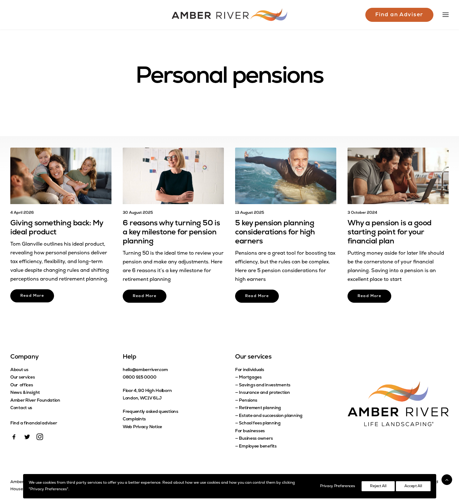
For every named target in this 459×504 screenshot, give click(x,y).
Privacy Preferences (337, 486)
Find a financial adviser (33, 423)
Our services (22, 377)
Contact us (21, 408)
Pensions (248, 400)
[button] (60, 176)
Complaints (134, 419)
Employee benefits (257, 446)
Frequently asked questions (150, 411)
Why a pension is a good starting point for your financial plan (390, 232)
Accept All (413, 486)
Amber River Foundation (35, 400)
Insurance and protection (264, 392)
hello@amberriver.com (145, 370)
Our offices (21, 385)
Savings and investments (264, 385)
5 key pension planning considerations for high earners (275, 232)
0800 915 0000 (139, 377)
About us (19, 370)
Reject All (378, 486)
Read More (32, 296)
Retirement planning (260, 408)
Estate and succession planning (271, 415)
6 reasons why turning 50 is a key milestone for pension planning (171, 232)
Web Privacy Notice (142, 427)
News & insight (25, 392)
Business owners (256, 438)
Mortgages (250, 377)
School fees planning (259, 423)
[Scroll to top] (447, 479)
